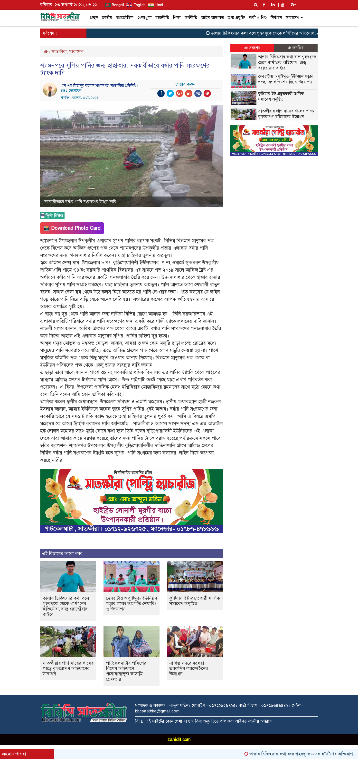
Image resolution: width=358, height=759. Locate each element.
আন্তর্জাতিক (124, 17)
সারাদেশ (293, 17)
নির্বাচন (276, 17)
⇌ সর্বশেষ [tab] (252, 47)
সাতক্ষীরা (59, 51)
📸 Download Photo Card (72, 228)
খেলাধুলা (144, 17)
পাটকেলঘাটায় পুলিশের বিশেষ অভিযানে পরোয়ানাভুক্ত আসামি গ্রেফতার (126, 671)
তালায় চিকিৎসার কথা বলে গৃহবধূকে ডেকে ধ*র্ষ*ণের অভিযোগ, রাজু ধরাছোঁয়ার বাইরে (261, 33)
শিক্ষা (177, 17)
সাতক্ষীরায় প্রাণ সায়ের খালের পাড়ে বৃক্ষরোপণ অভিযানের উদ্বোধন (68, 668)
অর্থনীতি (191, 17)
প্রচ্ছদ (94, 17)
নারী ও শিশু (258, 17)
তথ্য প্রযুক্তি (236, 17)
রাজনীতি (162, 17)
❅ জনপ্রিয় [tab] (296, 47)
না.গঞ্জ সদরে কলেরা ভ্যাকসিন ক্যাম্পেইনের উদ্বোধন (188, 668)
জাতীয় (107, 17)
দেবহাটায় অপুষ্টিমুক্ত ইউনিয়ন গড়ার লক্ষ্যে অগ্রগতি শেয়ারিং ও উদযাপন (131, 603)
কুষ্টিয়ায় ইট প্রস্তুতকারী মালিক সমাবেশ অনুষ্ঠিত (194, 600)
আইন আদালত (212, 17)
